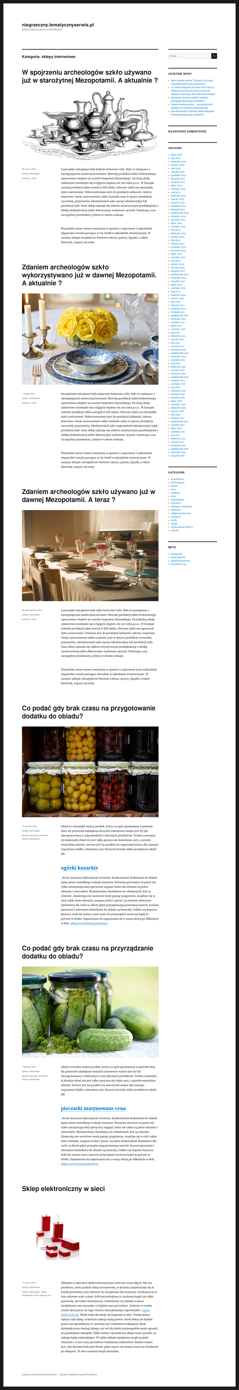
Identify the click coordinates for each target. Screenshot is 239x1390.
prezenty (26, 178)
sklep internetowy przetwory (89, 923)
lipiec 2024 (176, 223)
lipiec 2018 (176, 401)
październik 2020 (180, 353)
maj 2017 (175, 435)
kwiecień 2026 (178, 161)
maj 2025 (175, 192)
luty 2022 (175, 301)
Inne (173, 496)
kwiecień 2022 (178, 295)
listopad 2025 (178, 178)
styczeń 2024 (178, 243)
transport (176, 516)
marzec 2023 (177, 264)
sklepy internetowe (31, 173)
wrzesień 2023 (178, 250)
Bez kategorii (177, 482)
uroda (174, 520)
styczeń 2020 (178, 370)
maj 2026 (176, 158)
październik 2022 (180, 274)
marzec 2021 (177, 339)
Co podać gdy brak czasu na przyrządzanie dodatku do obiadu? (87, 951)
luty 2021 (175, 343)
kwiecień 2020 (178, 366)
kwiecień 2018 (178, 407)
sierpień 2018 (178, 397)
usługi (174, 523)
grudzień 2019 (178, 373)
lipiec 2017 (176, 428)
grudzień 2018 (178, 390)
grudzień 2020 (178, 349)
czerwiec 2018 (178, 404)
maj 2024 (175, 230)
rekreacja (175, 510)
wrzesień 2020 (178, 356)
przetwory (43, 835)
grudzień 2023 (178, 247)
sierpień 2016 (178, 455)
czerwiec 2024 (178, 226)
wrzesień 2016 (178, 452)
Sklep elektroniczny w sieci (63, 1188)
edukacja (175, 493)
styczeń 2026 (178, 172)
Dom (173, 489)
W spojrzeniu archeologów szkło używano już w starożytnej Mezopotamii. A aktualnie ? (90, 76)
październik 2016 (180, 449)
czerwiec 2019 (178, 384)
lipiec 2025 (176, 185)
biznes (174, 486)
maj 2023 (175, 260)
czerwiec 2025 (178, 189)
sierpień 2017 (178, 425)
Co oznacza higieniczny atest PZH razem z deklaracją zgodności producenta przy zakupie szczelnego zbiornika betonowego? (193, 91)
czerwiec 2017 (178, 431)
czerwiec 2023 (178, 257)
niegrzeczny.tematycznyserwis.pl (58, 24)
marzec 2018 (177, 411)
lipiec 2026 (176, 154)
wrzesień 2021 (178, 319)
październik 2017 (179, 421)
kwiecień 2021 (178, 336)
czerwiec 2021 (178, 329)
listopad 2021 (178, 312)
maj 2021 (175, 332)
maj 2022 (175, 291)
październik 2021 (179, 315)
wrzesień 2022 (178, 278)
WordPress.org (178, 564)
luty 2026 (176, 168)
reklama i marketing (181, 506)
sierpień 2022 (178, 281)
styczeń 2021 (177, 346)
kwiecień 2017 (178, 438)
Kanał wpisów (178, 557)
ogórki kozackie (79, 868)
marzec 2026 (177, 165)
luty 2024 (175, 240)
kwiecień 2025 (178, 195)
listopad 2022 (178, 271)
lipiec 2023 (176, 254)
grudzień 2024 (178, 206)
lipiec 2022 (176, 284)
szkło (33, 178)
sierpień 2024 (178, 219)
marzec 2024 (177, 236)
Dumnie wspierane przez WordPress (78, 1374)
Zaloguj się (176, 554)
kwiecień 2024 (178, 233)
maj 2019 (175, 387)
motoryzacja (177, 499)
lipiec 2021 (176, 325)
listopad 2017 (178, 418)
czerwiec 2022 (178, 288)
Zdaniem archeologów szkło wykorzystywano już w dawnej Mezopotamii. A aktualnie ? (89, 274)
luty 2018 (175, 414)
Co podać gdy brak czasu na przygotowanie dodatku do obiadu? (88, 711)
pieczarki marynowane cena (93, 1108)
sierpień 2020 (178, 360)
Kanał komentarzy (180, 560)
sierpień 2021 (178, 322)
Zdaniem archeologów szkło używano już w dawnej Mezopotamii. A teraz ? (88, 495)
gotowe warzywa (29, 835)
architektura (177, 479)
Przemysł (176, 503)
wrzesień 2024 (178, 216)
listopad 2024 (178, 209)
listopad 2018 (178, 394)
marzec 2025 (177, 199)
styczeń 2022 (178, 305)
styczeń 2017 (177, 442)
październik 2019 (180, 377)
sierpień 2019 (178, 380)
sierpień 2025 (178, 182)
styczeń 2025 (178, 202)
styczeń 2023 (177, 267)
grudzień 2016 (178, 445)
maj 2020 (175, 363)
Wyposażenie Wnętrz (182, 527)
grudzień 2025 (178, 175)
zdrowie (175, 530)
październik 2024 (180, 213)
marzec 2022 (177, 298)
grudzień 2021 (178, 308)
